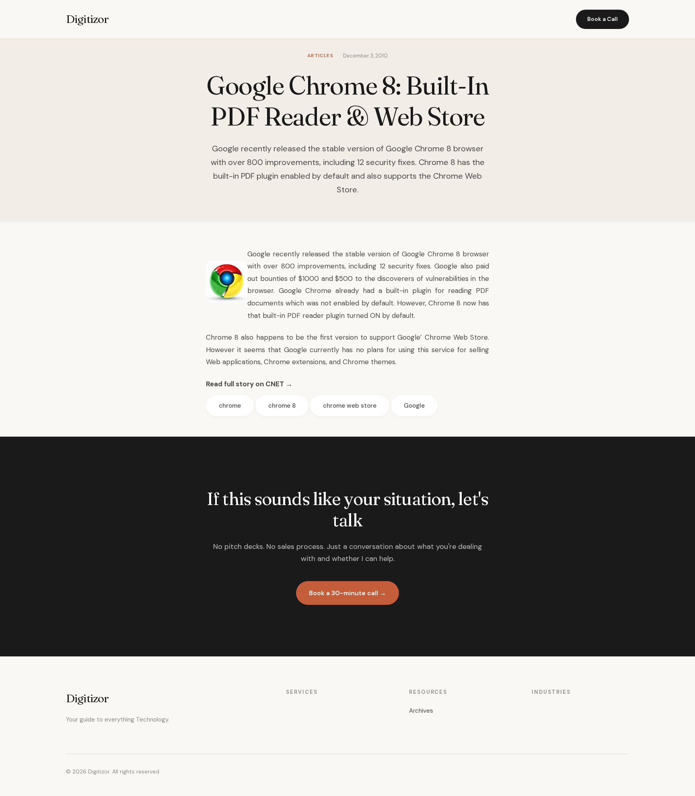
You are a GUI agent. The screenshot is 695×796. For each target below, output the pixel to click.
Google (414, 406)
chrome (230, 406)
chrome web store (349, 406)
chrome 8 (282, 406)
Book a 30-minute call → (347, 593)
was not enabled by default (349, 303)
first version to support (357, 337)
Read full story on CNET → (249, 383)
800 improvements (313, 266)
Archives (421, 711)
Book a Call (602, 19)
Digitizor (87, 19)
